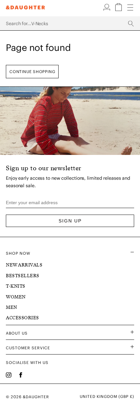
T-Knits (15, 286)
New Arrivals (24, 265)
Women (16, 297)
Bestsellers (22, 276)
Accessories (22, 318)
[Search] (70, 23)
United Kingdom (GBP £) (107, 397)
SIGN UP (70, 220)
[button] (107, 9)
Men (11, 307)
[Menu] (130, 7)
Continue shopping (32, 71)
